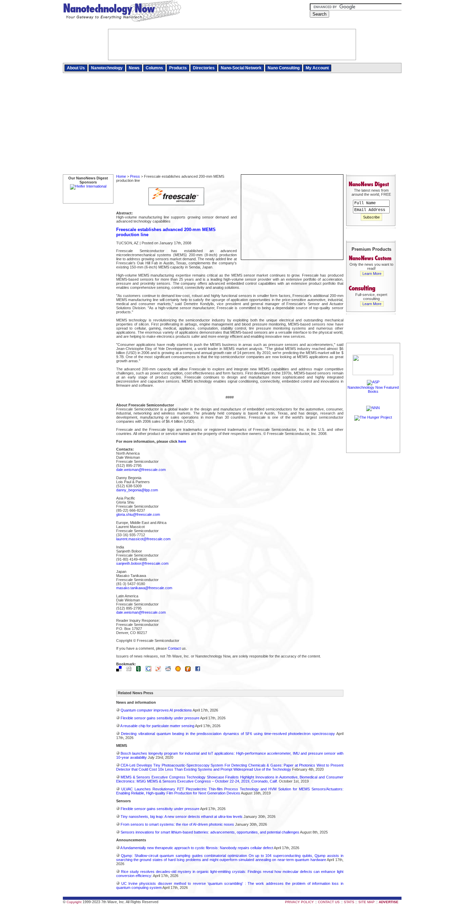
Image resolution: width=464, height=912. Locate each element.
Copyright (74, 902)
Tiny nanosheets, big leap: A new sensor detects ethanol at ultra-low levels (182, 816)
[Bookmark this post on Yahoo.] (160, 670)
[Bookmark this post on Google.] (150, 670)
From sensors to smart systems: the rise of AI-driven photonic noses (177, 824)
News (134, 68)
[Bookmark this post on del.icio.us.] (120, 670)
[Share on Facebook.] (199, 670)
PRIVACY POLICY (299, 902)
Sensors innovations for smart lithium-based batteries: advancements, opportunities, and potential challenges (210, 832)
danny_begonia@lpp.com (137, 490)
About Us (76, 68)
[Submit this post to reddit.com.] (169, 670)
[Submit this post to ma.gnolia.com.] (179, 670)
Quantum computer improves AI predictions (156, 710)
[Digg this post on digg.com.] (130, 670)
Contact (174, 648)
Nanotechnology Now (122, 12)
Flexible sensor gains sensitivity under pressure (160, 718)
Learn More (371, 273)
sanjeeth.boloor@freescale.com (142, 563)
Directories (204, 68)
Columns (154, 68)
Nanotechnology (107, 68)
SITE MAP (366, 902)
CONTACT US (329, 902)
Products (178, 68)
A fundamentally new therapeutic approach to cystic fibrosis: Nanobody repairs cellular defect (196, 848)
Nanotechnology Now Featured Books (373, 389)
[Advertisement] (232, 124)
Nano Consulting (284, 68)
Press (135, 176)
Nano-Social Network (241, 68)
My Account (317, 68)
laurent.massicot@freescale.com (143, 539)
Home (121, 176)
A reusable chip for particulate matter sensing (157, 726)
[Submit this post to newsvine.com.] (140, 670)
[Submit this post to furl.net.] (189, 670)
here (182, 441)
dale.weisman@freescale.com (141, 470)
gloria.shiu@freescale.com (138, 514)
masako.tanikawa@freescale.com (144, 588)
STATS (349, 902)
